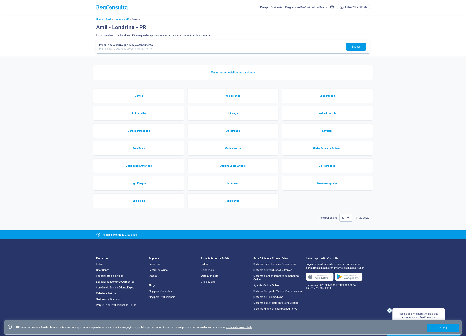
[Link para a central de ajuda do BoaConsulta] (332, 7)
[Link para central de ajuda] (98, 235)
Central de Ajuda (158, 270)
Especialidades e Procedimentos (115, 281)
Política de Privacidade (239, 327)
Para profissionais (271, 7)
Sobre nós (154, 264)
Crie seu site (208, 281)
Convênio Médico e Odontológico (115, 287)
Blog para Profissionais (162, 297)
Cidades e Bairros (106, 293)
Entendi (443, 328)
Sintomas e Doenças (108, 299)
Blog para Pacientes (160, 291)
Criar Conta (102, 270)
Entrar (99, 264)
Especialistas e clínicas (109, 275)
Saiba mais (207, 270)
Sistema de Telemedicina (268, 297)
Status (153, 275)
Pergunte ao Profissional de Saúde (306, 7)
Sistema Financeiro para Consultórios (275, 308)
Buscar (356, 46)
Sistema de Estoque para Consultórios (276, 302)
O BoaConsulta (209, 275)
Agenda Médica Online (266, 285)
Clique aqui (120, 234)
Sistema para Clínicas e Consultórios (274, 264)
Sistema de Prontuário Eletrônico (272, 270)
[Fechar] (389, 310)
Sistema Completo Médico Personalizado (277, 291)
